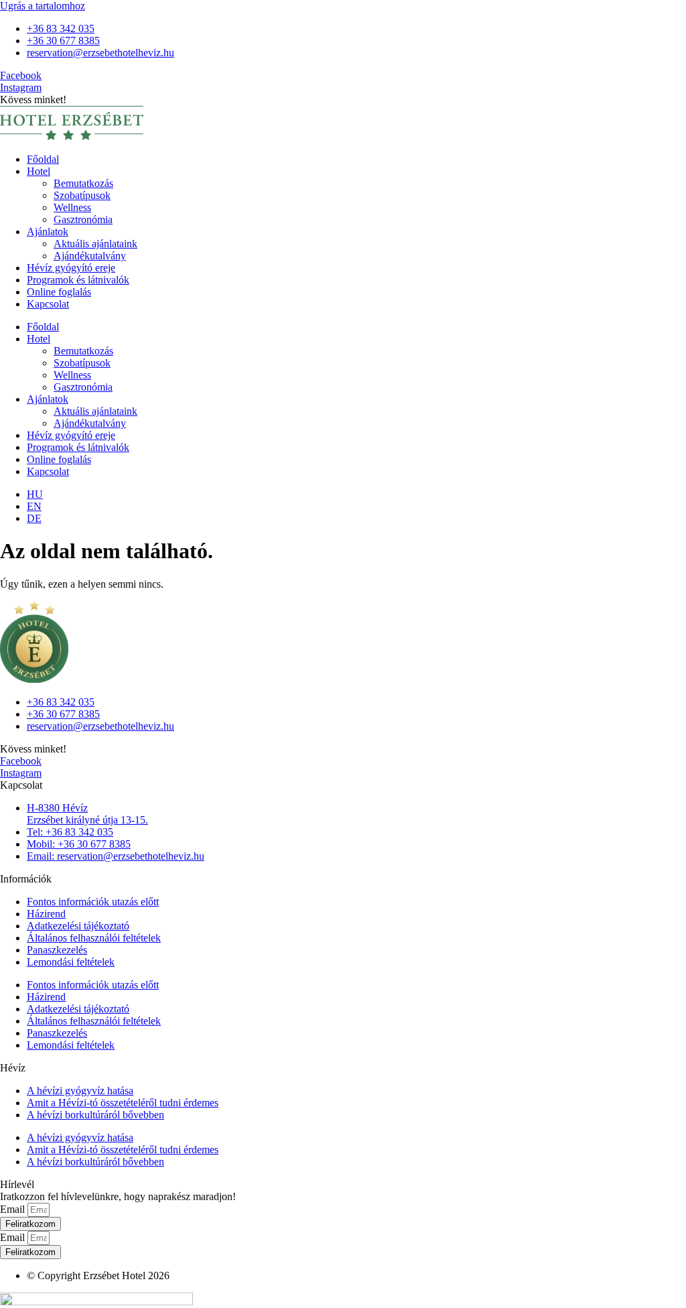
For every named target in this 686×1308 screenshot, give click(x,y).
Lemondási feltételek (71, 962)
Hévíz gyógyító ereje (71, 267)
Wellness (72, 207)
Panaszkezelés (57, 950)
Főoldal (43, 159)
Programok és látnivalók (78, 279)
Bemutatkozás (83, 183)
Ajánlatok (47, 231)
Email (13, 1209)
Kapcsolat (48, 304)
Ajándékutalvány (90, 255)
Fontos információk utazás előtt (93, 901)
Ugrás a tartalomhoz (42, 5)
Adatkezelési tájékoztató (78, 925)
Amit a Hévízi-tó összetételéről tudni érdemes (122, 1102)
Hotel (38, 171)
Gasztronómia (83, 219)
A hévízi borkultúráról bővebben (95, 1114)
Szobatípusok (82, 195)
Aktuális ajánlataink (95, 243)
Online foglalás (59, 292)
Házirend (46, 913)
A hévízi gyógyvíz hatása (80, 1090)
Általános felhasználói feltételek (94, 937)
